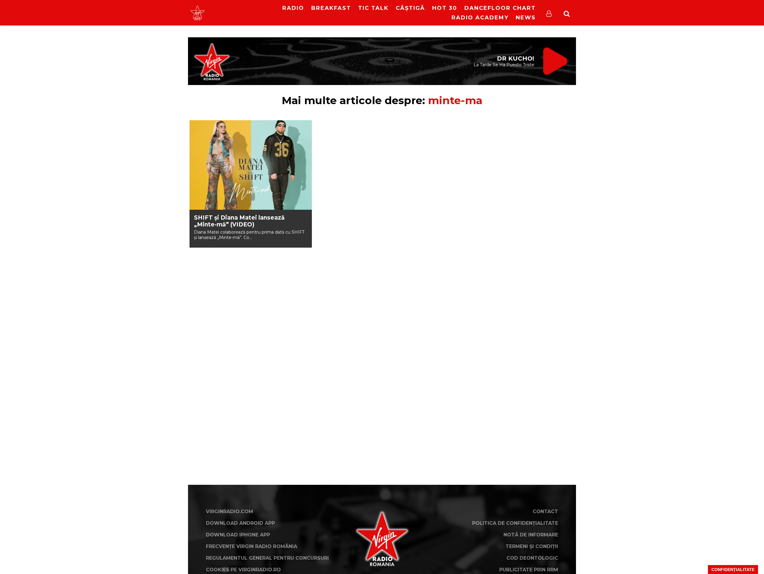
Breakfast (331, 8)
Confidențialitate (732, 569)
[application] (247, 9)
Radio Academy (480, 17)
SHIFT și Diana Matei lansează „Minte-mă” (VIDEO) (239, 221)
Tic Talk (373, 8)
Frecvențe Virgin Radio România (251, 546)
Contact (545, 511)
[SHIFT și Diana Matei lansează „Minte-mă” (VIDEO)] (251, 165)
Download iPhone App (238, 535)
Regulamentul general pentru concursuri (267, 558)
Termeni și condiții (532, 546)
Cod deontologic (532, 558)
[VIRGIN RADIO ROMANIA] (197, 12)
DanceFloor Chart (500, 8)
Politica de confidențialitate (515, 523)
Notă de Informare (530, 535)
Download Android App (240, 523)
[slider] (253, 13)
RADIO (293, 8)
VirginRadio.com (229, 511)
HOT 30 (444, 8)
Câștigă (410, 8)
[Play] (242, 12)
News (526, 17)
